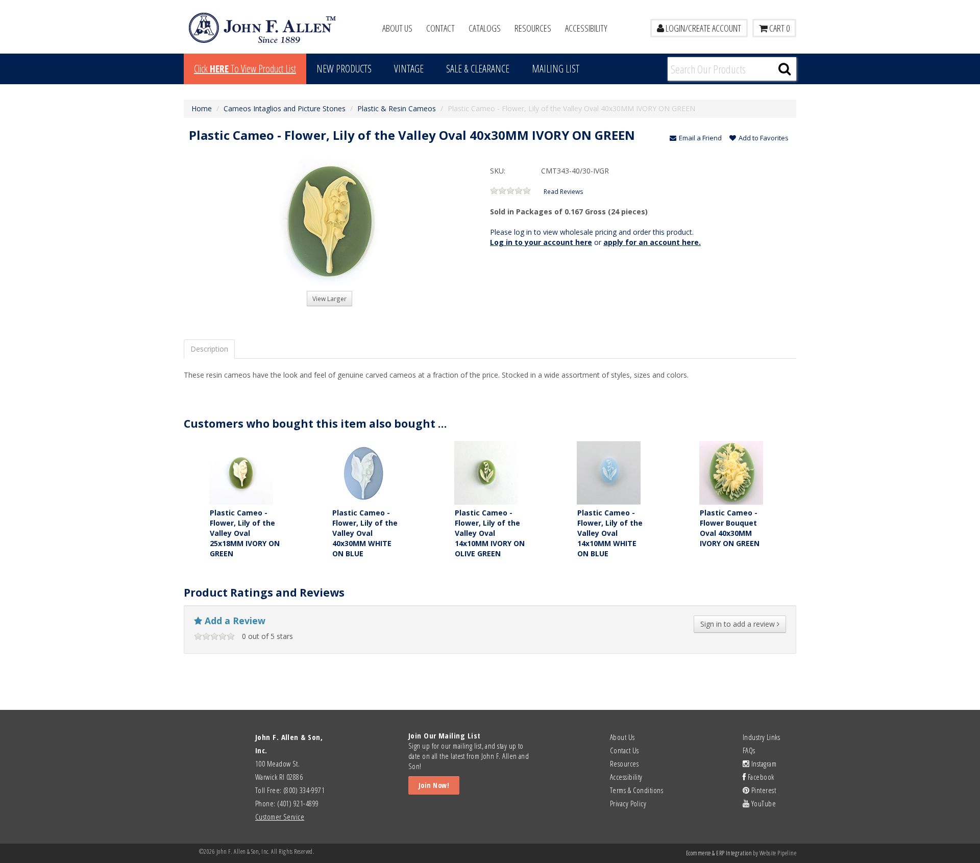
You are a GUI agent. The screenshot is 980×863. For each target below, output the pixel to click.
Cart (779, 28)
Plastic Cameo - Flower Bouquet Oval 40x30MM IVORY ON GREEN (730, 528)
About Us (397, 28)
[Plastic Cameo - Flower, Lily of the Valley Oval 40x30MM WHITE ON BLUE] (364, 472)
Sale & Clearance (477, 69)
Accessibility (586, 28)
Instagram (762, 763)
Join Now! (434, 785)
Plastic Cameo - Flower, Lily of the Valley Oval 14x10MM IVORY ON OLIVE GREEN (490, 533)
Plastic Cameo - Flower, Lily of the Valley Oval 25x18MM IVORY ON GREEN (245, 533)
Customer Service (279, 816)
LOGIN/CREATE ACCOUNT (702, 28)
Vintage (409, 69)
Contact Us (624, 750)
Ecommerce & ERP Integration (719, 853)
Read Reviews (563, 191)
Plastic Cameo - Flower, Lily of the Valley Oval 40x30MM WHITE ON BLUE (365, 533)
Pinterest (762, 790)
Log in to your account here (541, 242)
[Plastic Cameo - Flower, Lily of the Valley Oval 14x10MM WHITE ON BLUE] (609, 472)
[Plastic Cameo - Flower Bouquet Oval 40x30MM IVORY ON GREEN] (731, 472)
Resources (532, 28)
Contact (440, 28)
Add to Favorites (764, 137)
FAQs (749, 750)
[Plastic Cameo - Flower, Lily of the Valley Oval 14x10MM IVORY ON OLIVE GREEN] (486, 472)
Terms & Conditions (636, 790)
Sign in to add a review (738, 624)
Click (245, 69)
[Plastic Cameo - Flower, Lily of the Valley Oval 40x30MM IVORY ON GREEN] (329, 222)
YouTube (762, 803)
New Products (344, 69)
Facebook (760, 777)
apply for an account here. (652, 242)
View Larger (329, 298)
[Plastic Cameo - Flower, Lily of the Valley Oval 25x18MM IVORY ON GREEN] (241, 472)
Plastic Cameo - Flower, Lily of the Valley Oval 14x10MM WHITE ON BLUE (610, 533)
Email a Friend (700, 137)
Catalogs (485, 28)
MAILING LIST (555, 69)
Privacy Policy (628, 803)
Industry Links (761, 737)
